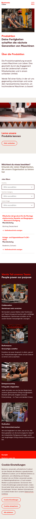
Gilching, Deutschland (10, 226)
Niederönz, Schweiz (9, 245)
